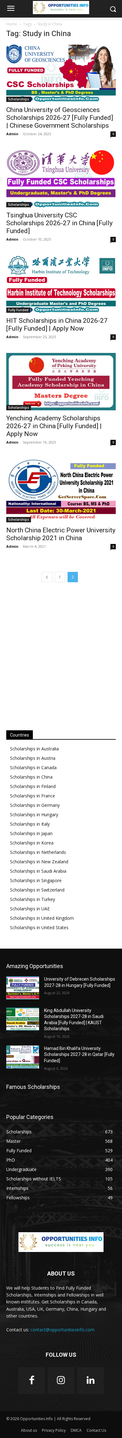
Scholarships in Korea (31, 843)
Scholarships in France (32, 796)
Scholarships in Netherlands (38, 852)
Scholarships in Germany (35, 805)
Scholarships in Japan (31, 833)
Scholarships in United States (39, 927)
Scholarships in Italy (30, 824)
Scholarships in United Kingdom (42, 918)
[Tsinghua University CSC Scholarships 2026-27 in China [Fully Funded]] (61, 178)
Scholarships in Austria (32, 758)
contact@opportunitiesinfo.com (62, 1330)
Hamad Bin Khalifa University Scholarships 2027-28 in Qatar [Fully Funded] (79, 1054)
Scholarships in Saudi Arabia (38, 871)
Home (11, 24)
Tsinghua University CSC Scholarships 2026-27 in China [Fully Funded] (59, 223)
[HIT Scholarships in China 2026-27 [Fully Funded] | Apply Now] (61, 284)
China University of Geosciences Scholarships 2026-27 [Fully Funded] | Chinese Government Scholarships (59, 117)
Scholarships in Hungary (34, 815)
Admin (12, 133)
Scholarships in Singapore (36, 880)
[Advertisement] (61, 655)
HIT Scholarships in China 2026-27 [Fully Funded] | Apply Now (57, 324)
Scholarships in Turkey (32, 899)
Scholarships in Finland (33, 786)
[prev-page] (47, 577)
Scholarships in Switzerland (37, 890)
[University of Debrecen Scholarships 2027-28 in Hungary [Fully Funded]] (22, 987)
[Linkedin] (90, 1380)
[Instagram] (61, 1380)
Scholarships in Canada (33, 767)
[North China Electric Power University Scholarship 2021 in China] (61, 490)
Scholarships (18, 99)
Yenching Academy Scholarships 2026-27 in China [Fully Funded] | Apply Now (54, 426)
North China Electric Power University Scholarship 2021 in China (60, 534)
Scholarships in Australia (34, 749)
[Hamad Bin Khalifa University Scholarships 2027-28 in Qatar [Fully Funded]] (22, 1057)
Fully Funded (18, 310)
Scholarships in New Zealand (39, 862)
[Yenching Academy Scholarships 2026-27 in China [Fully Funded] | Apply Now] (61, 381)
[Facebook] (31, 1380)
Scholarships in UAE (30, 909)
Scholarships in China (31, 777)
